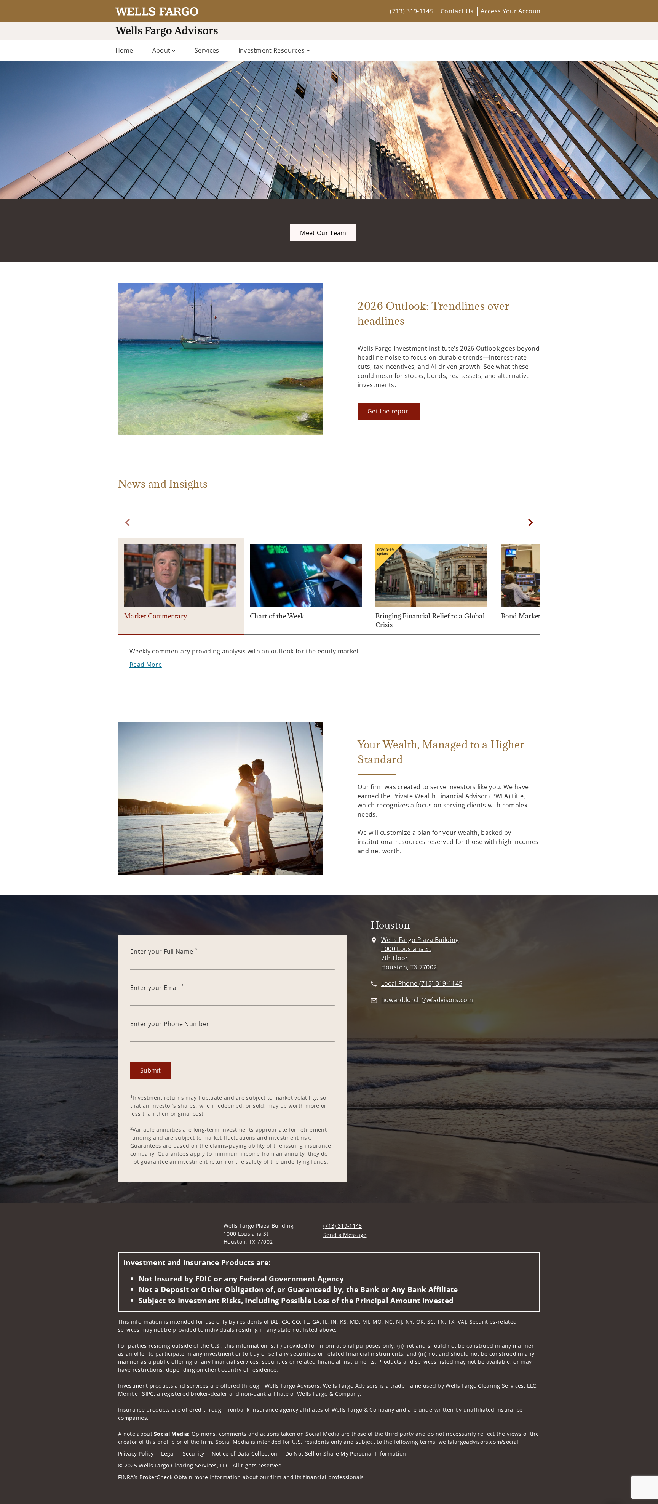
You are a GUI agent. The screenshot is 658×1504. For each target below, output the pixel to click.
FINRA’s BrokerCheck (145, 1477)
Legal (168, 1453)
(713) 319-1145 (411, 11)
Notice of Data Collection (245, 1453)
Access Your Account (512, 11)
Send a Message (344, 1234)
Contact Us (457, 11)
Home (124, 50)
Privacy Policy (135, 1453)
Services (207, 50)
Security (193, 1453)
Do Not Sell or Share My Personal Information (345, 1453)
